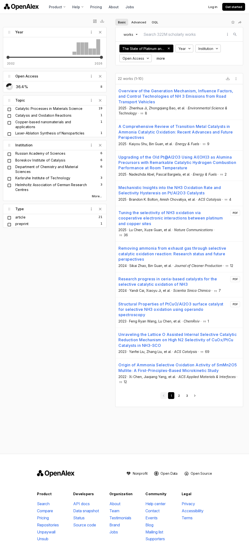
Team (114, 510)
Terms (187, 517)
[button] (168, 48)
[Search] (234, 34)
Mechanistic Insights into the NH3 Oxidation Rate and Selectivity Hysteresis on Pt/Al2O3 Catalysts (169, 190)
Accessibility (193, 510)
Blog (149, 524)
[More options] (236, 79)
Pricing (96, 7)
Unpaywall (46, 532)
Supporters (155, 538)
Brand (114, 524)
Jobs (129, 7)
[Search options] (227, 34)
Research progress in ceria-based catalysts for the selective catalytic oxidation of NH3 (167, 281)
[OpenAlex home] (21, 7)
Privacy (188, 503)
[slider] (8, 57)
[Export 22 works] (227, 78)
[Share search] (239, 22)
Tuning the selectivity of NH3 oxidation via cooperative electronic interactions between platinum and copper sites (170, 218)
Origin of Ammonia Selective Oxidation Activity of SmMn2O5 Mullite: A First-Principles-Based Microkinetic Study (177, 367)
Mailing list (154, 532)
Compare (45, 510)
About (114, 7)
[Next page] (194, 395)
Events (151, 517)
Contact (152, 510)
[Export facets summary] (102, 21)
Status (79, 517)
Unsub (42, 538)
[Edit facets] (94, 21)
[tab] (121, 22)
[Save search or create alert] (233, 22)
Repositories (48, 524)
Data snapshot (86, 510)
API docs (81, 503)
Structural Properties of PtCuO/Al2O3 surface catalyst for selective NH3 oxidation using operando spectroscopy (170, 309)
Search (43, 503)
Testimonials (120, 517)
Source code (84, 524)
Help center (155, 503)
